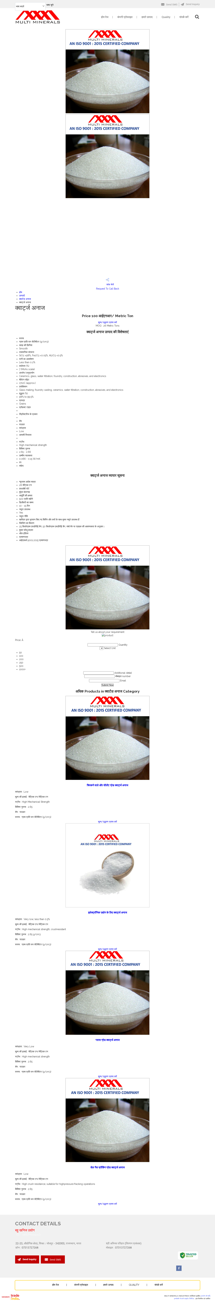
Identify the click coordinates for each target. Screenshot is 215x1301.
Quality (166, 17)
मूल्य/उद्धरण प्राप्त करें (107, 322)
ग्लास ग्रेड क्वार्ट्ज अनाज (108, 1040)
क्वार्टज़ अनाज (25, 299)
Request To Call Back (107, 288)
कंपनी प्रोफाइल (125, 17)
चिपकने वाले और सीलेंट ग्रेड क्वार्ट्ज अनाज (107, 785)
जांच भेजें (110, 284)
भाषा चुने (49, 5)
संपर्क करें (183, 17)
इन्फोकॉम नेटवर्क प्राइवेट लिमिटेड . (184, 1298)
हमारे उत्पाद (147, 17)
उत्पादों (22, 295)
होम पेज (104, 17)
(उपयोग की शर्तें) (205, 1296)
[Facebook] (179, 1270)
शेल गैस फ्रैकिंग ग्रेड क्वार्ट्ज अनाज (108, 1167)
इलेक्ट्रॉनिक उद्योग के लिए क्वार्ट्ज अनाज (107, 912)
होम (20, 292)
